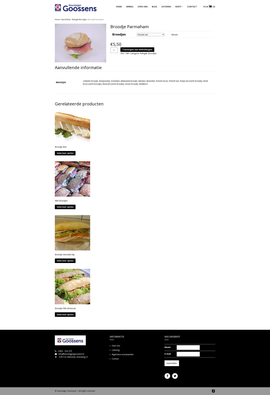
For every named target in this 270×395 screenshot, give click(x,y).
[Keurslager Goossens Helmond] (76, 7)
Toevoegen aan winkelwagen (137, 49)
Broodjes (119, 34)
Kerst (178, 6)
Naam (168, 347)
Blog (154, 6)
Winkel (129, 6)
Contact (192, 6)
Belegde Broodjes (79, 19)
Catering (166, 6)
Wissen (174, 34)
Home (119, 6)
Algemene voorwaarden (123, 354)
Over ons (143, 6)
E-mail (168, 353)
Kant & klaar (66, 19)
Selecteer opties (65, 153)
